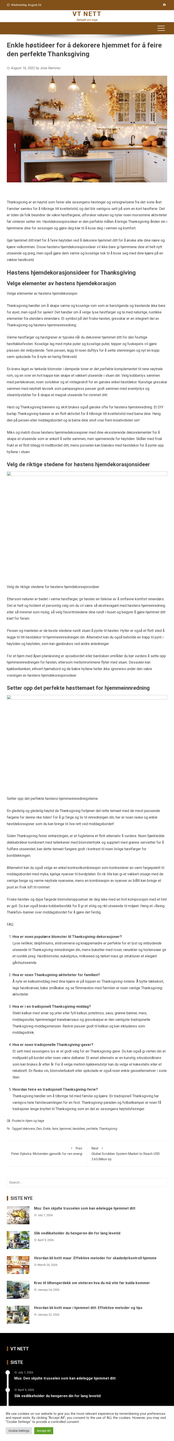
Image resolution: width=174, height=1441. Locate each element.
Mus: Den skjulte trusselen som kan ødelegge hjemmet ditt (84, 1208)
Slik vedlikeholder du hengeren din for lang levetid (77, 1233)
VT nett (87, 14)
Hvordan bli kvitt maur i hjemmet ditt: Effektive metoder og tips (88, 1308)
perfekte (92, 1128)
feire (55, 1128)
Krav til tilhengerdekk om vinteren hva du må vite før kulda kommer (92, 1283)
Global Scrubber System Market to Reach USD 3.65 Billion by (126, 1153)
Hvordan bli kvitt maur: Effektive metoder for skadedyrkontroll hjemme (95, 1258)
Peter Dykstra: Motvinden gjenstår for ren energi (46, 1151)
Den (39, 1128)
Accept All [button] (44, 1430)
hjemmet (65, 1128)
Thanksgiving (108, 1128)
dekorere (29, 1128)
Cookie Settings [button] (18, 1430)
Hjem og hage (34, 1121)
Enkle (47, 1128)
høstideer (78, 1128)
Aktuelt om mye (87, 20)
